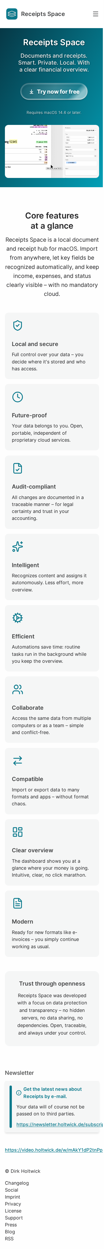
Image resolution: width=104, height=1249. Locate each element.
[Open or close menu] (95, 13)
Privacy (13, 1204)
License (13, 1211)
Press (11, 1225)
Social (11, 1190)
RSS (9, 1238)
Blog (10, 1232)
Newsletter (19, 1072)
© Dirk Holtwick (22, 1171)
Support (14, 1218)
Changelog (17, 1183)
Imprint (12, 1197)
